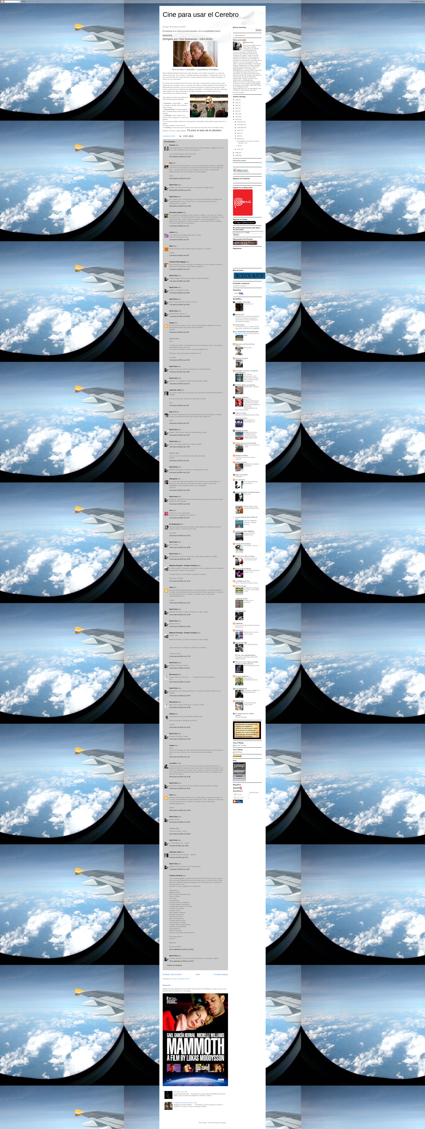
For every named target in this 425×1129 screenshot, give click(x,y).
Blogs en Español (241, 475)
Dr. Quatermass (174, 524)
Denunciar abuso (239, 160)
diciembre (240, 122)
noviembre (240, 124)
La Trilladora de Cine (242, 581)
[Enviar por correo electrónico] (184, 136)
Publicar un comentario (174, 965)
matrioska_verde (175, 390)
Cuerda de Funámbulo (243, 544)
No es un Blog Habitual (243, 568)
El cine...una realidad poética (245, 655)
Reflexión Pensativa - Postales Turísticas (183, 565)
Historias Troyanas (241, 358)
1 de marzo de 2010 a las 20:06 (179, 293)
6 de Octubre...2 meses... (251, 545)
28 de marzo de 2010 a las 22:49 (179, 777)
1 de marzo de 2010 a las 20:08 (179, 316)
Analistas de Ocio (241, 418)
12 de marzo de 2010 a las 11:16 (179, 581)
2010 (237, 119)
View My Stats (253, 792)
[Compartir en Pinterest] (192, 136)
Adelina (172, 714)
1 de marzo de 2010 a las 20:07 (179, 304)
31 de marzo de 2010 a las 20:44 (179, 834)
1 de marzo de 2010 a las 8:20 (179, 255)
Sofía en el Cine (240, 413)
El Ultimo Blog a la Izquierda (245, 385)
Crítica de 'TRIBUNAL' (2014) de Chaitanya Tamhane (250, 522)
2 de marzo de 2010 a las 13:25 (179, 360)
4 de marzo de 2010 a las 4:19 (179, 423)
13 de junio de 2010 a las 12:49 (179, 869)
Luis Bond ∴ (173, 763)
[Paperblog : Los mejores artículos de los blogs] (238, 295)
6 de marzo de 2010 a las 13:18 (179, 490)
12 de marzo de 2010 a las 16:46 (179, 614)
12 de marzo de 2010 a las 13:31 (179, 603)
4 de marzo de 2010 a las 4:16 (179, 405)
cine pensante (240, 480)
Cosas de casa (248, 304)
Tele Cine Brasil (240, 586)
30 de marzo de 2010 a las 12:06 (179, 810)
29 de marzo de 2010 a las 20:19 (179, 788)
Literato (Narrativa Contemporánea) (247, 492)
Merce (171, 246)
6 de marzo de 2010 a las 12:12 (179, 472)
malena (171, 232)
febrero (239, 139)
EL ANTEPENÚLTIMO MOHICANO (246, 332)
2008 (237, 155)
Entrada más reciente (172, 974)
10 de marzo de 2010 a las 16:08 (179, 547)
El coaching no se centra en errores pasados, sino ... (248, 142)
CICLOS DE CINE (241, 643)
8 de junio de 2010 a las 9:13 (178, 857)
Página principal (240, 35)
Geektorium (239, 630)
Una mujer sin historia (180, 1092)
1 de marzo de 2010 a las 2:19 (179, 226)
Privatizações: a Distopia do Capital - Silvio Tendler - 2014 (251, 589)
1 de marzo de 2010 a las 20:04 (179, 281)
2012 (237, 114)
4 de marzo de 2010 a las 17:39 (179, 435)
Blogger (223, 1122)
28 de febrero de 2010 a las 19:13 (180, 156)
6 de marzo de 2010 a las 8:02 (179, 460)
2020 (237, 100)
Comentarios (240, 798)
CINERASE (239, 623)
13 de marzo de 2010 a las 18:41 (179, 682)
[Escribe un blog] (186, 136)
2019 (237, 102)
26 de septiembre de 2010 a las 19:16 (181, 949)
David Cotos (173, 185)
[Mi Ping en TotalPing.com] (239, 780)
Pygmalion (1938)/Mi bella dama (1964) (247, 415)
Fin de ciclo (247, 494)
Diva (170, 163)
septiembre (241, 127)
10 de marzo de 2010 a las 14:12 (179, 535)
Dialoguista (173, 479)
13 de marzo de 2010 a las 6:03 (179, 668)
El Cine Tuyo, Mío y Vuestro (244, 556)
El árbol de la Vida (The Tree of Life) (185, 1103)
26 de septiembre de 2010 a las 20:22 (181, 961)
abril (238, 136)
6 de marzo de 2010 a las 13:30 (179, 504)
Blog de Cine (239, 314)
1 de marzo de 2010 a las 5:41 (179, 239)
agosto (239, 130)
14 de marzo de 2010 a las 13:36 (179, 739)
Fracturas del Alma (175, 875)
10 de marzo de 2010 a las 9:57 (179, 518)
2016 (237, 105)
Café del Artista (240, 611)
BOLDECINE (239, 701)
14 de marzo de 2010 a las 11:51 (179, 727)
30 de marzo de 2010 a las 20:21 (179, 822)
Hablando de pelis (241, 430)
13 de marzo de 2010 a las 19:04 (179, 707)
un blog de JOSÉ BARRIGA (244, 531)
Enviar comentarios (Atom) (180, 979)
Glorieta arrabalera (241, 717)
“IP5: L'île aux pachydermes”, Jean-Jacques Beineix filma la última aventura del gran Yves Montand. (251, 378)
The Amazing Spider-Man (251, 665)
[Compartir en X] (188, 136)
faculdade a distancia (240, 286)
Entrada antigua (221, 974)
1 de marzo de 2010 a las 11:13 (179, 269)
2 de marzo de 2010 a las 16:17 (179, 384)
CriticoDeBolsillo (241, 689)
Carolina (172, 145)
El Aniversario (248, 347)
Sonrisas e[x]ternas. (242, 676)
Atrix (171, 510)
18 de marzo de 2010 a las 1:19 (179, 757)
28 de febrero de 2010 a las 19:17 (180, 178)
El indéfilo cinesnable (242, 302)
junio (239, 133)
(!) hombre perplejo (176, 212)
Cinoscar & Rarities (241, 397)
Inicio (197, 974)
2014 (237, 108)
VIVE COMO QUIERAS (251, 644)
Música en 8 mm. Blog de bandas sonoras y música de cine (246, 663)
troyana (171, 745)
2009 (237, 153)
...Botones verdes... (242, 598)
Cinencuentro (239, 325)
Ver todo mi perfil (238, 92)
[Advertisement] (273, 165)
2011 (237, 117)
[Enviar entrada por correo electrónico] (180, 136)
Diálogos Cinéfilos (241, 455)
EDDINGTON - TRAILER (251, 387)
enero (239, 149)
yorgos (171, 323)
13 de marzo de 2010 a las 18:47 (179, 696)
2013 (237, 111)
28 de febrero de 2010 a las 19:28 (180, 206)
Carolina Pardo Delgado (177, 262)
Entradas (239, 794)
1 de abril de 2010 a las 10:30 (178, 846)
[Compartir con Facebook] (190, 136)
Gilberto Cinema (240, 462)
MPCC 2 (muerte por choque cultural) (246, 583)
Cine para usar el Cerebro (201, 14)
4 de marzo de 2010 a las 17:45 (179, 447)
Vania (171, 587)
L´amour (239, 145)
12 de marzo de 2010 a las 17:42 (179, 656)
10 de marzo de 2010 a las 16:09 (179, 559)
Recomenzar (173, 674)
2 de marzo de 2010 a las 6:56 (179, 332)
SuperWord (238, 476)
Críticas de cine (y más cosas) (245, 443)
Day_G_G (172, 412)
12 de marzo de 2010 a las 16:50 (179, 626)
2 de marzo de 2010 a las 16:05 (179, 372)
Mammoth (166, 985)
